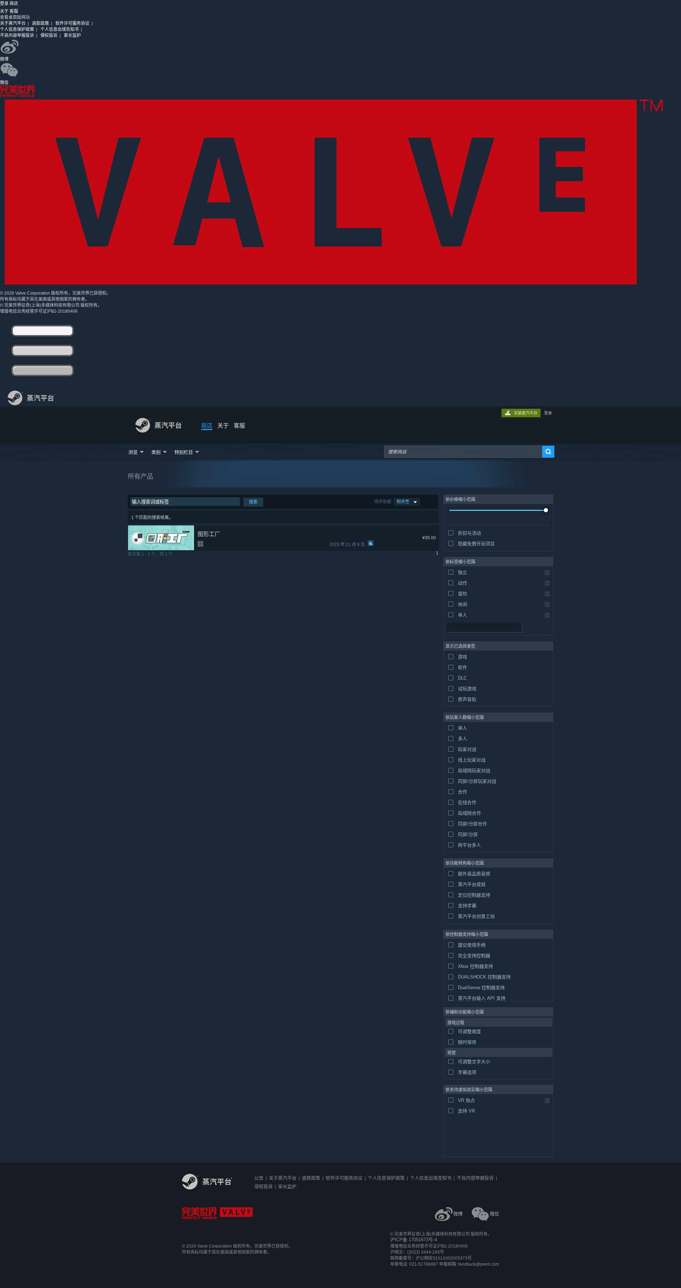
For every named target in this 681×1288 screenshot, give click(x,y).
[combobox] (463, 452)
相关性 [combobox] (403, 501)
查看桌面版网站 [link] (15, 17)
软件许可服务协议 (72, 23)
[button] (136, 452)
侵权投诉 (48, 35)
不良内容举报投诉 (17, 35)
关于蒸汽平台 (13, 23)
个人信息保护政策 (17, 29)
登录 (5, 3)
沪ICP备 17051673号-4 (413, 1239)
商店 (206, 425)
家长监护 (72, 35)
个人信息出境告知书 (59, 29)
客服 (14, 11)
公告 (259, 1178)
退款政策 (40, 23)
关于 (5, 11)
